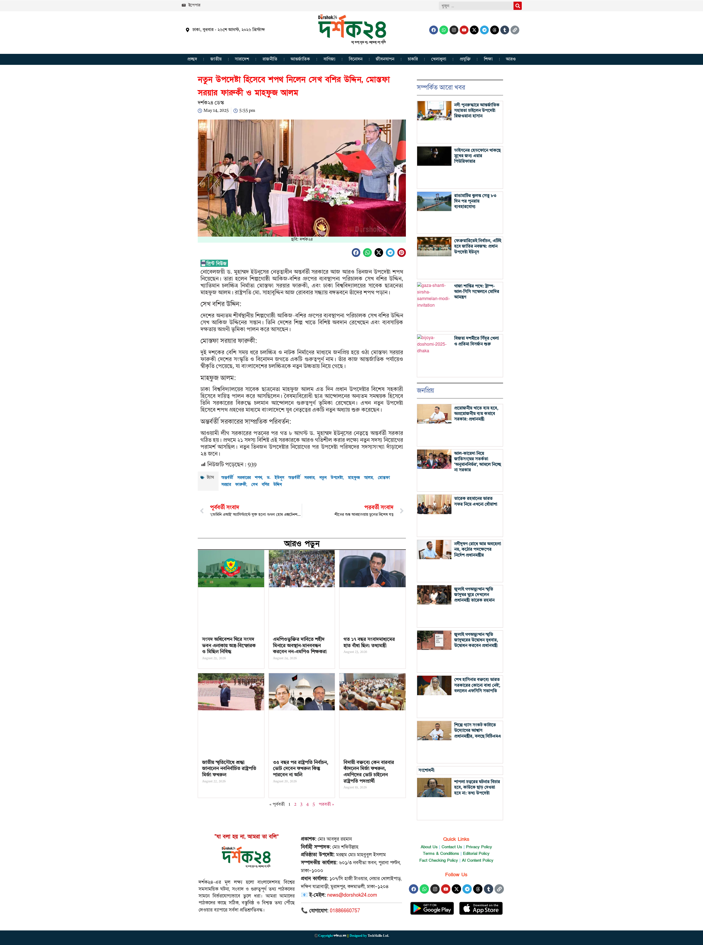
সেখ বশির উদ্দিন (266, 484)
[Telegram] (484, 30)
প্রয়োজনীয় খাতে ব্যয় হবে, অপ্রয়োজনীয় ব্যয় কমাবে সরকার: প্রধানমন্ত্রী (476, 414)
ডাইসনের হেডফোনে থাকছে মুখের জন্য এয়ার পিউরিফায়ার (477, 156)
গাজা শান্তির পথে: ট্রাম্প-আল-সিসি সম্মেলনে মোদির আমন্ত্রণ (476, 292)
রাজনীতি (270, 59)
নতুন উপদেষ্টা (331, 477)
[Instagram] (454, 30)
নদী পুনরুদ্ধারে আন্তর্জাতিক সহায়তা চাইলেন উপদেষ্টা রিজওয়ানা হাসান (477, 110)
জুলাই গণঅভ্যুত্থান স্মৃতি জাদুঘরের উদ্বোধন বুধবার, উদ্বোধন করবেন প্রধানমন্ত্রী (476, 640)
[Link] (514, 30)
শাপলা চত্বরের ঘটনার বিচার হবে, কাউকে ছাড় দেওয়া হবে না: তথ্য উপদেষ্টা (477, 787)
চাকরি (413, 59)
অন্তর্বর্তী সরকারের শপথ (241, 477)
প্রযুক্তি (465, 59)
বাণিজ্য (329, 59)
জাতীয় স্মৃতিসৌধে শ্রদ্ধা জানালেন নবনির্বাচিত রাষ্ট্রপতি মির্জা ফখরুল (229, 768)
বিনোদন (355, 59)
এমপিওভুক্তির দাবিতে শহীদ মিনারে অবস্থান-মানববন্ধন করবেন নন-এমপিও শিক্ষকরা (300, 645)
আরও (511, 59)
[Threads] (494, 30)
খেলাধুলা (438, 59)
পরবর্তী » (326, 804)
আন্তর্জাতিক (300, 59)
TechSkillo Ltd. (378, 936)
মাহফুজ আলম (360, 477)
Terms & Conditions (441, 853)
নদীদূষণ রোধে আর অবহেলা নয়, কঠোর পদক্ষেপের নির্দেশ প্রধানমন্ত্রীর (477, 549)
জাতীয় (216, 59)
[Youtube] (464, 30)
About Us (429, 847)
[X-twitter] (474, 30)
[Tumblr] (504, 30)
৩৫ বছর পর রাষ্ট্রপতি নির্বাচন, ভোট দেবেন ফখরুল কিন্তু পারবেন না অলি (300, 768)
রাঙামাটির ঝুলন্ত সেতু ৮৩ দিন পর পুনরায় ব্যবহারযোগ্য (475, 201)
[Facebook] (433, 30)
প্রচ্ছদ (192, 59)
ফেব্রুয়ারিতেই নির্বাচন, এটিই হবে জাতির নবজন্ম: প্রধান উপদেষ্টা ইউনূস (477, 246)
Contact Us (452, 847)
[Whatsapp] (443, 30)
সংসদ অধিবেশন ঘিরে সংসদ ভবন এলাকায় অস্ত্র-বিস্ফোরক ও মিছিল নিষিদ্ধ (229, 645)
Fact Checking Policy (438, 860)
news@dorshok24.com (352, 895)
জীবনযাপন (385, 59)
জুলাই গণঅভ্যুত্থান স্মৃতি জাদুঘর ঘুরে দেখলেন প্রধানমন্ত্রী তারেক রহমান (474, 595)
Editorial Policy (476, 853)
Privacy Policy (479, 847)
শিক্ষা (488, 59)
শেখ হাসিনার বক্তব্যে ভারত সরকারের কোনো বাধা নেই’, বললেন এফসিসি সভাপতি (477, 685)
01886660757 (345, 911)
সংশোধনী (426, 770)
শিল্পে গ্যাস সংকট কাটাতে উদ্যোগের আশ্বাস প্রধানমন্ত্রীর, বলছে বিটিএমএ (477, 730)
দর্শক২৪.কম (340, 936)
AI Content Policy (477, 860)
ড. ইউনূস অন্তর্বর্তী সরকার (290, 477)
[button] (356, 252)
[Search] (518, 6)
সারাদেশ (242, 59)
